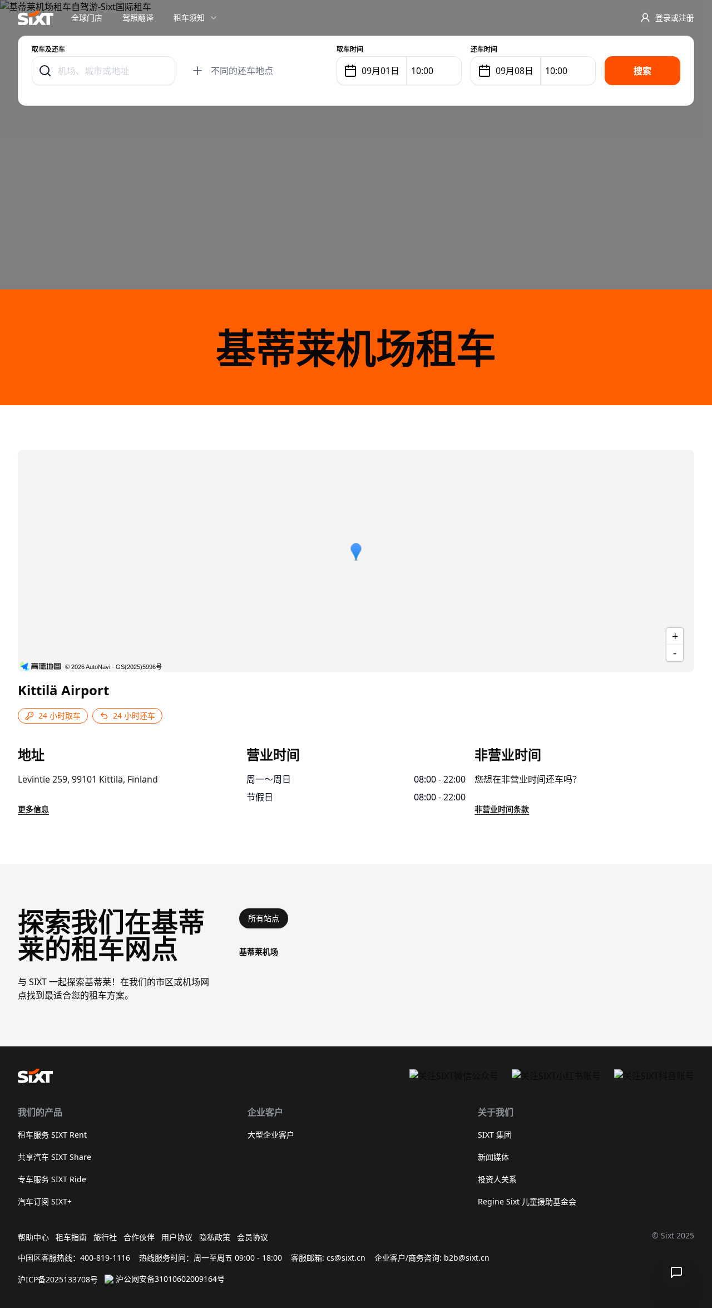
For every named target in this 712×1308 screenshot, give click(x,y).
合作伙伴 (139, 1237)
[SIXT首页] (35, 18)
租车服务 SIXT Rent (52, 1134)
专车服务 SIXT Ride (52, 1179)
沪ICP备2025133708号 (58, 1279)
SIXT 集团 (495, 1134)
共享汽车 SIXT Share (54, 1157)
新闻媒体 (493, 1157)
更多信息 (33, 809)
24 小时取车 (59, 715)
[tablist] (263, 918)
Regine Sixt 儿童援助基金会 (527, 1201)
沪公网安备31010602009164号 (170, 1278)
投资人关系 (497, 1179)
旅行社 (105, 1237)
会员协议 (252, 1237)
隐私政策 (214, 1237)
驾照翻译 (138, 17)
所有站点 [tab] (263, 918)
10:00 (422, 71)
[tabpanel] (466, 951)
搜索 (642, 71)
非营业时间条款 (501, 809)
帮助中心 (33, 1237)
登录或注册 (674, 17)
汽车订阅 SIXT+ (45, 1201)
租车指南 (71, 1237)
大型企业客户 (271, 1134)
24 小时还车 (134, 715)
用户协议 (176, 1237)
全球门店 (86, 17)
